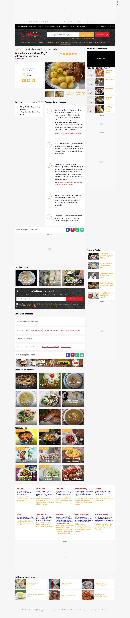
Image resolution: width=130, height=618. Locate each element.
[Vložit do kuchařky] (24, 80)
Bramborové (55, 330)
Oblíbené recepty (21, 26)
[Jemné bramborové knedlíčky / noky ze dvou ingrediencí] (65, 89)
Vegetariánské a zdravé (73, 330)
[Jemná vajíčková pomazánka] (54, 583)
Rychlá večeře (32, 42)
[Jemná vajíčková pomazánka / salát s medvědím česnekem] (88, 583)
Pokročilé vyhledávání (75, 38)
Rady (58, 26)
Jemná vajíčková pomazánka (66, 584)
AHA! (42, 22)
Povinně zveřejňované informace (93, 611)
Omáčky (56, 42)
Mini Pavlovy (109, 80)
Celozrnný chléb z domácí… (108, 109)
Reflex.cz (72, 22)
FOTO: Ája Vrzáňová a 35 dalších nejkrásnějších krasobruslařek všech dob (44, 524)
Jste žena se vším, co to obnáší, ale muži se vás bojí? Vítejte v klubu (103, 498)
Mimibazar (40, 489)
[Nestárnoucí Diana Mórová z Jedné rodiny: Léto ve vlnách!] (26, 517)
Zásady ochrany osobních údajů (62, 306)
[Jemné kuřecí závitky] (54, 595)
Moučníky (74, 42)
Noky (62, 330)
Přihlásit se (102, 26)
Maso (51, 42)
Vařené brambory (66, 347)
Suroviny (40, 26)
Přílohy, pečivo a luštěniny (34, 330)
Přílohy (62, 42)
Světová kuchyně (50, 26)
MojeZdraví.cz (95, 22)
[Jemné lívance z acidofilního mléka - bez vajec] (88, 595)
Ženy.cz (87, 22)
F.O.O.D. (72, 26)
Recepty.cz (18, 49)
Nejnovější (32, 26)
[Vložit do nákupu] (28, 80)
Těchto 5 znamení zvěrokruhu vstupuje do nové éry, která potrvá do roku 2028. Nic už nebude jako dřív (83, 527)
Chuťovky (40, 42)
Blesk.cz (26, 22)
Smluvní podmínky (51, 306)
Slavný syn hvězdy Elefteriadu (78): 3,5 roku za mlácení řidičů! (26, 498)
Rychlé (86, 42)
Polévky (47, 42)
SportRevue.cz (42, 514)
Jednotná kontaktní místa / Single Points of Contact (72, 611)
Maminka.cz (57, 22)
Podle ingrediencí (88, 38)
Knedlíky (46, 330)
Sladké (91, 42)
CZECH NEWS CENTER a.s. (37, 609)
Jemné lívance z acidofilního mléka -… (101, 595)
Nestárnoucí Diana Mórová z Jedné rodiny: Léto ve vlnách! (26, 523)
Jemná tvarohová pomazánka (33, 584)
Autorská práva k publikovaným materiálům (65, 609)
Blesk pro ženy (35, 22)
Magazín (65, 26)
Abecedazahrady (101, 514)
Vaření (20, 338)
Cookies (45, 611)
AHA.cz (20, 489)
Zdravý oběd (23, 42)
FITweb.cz (80, 22)
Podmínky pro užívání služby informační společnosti (89, 609)
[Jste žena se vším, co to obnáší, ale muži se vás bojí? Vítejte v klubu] (104, 492)
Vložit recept (103, 35)
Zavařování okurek (65, 44)
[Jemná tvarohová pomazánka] (20, 583)
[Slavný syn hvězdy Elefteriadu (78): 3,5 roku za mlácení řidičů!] (26, 492)
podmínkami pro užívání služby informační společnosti (43, 304)
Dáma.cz (49, 22)
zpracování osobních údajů (27, 305)
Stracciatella (109, 89)
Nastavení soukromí (53, 611)
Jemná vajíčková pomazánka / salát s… (101, 584)
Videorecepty (81, 26)
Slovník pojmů (28, 338)
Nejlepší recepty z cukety (102, 42)
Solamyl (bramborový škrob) (50, 347)
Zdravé (81, 42)
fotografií (70, 93)
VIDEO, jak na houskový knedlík (70, 133)
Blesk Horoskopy (82, 514)
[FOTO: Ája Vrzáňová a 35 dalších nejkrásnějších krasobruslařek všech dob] (45, 518)
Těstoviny (67, 42)
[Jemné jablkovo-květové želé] (20, 595)
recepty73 (21, 58)
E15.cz (65, 22)
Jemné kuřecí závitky (68, 595)
